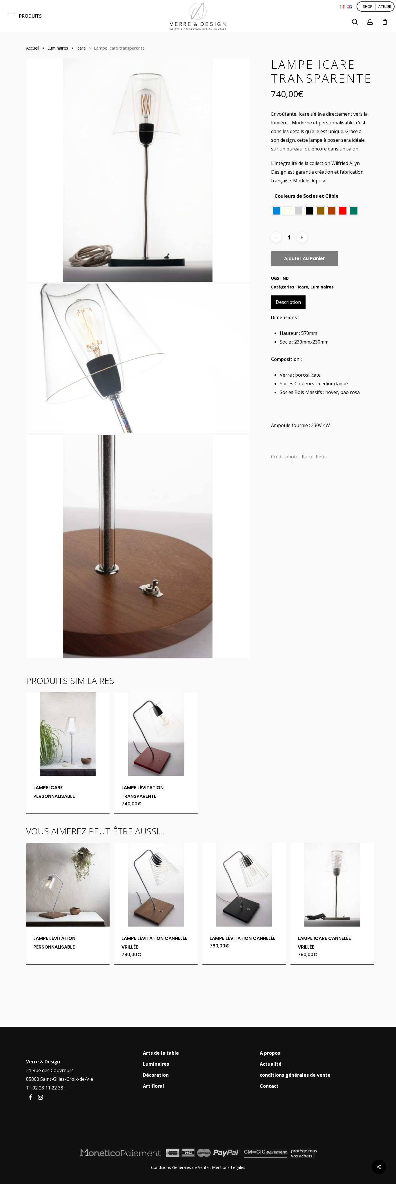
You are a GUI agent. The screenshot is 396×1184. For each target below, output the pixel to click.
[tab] (288, 302)
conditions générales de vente (295, 1075)
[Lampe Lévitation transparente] (156, 734)
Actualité (270, 1064)
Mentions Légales (228, 1167)
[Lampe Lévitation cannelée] (244, 884)
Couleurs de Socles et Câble (307, 196)
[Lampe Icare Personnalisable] (68, 734)
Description (288, 302)
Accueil (32, 48)
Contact (269, 1086)
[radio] (276, 210)
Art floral (153, 1086)
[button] (25, 16)
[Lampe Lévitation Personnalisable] (68, 884)
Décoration (156, 1075)
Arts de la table (161, 1053)
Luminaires (57, 48)
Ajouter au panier (304, 258)
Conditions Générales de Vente (180, 1167)
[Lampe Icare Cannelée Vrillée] (332, 884)
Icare (81, 48)
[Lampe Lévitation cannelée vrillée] (156, 884)
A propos (270, 1053)
